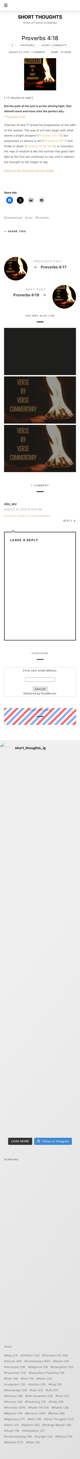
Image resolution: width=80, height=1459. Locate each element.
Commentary (14, 217)
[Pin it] (25, 238)
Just (30, 217)
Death (62, 1361)
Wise (34, 1442)
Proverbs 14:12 (35, 146)
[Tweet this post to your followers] (16, 238)
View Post (40, 354)
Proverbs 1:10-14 (50, 135)
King (56, 1384)
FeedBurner (49, 693)
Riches (57, 1413)
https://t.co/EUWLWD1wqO (35, 515)
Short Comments (54, 45)
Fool (28, 1378)
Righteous (15, 1419)
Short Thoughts (60, 1419)
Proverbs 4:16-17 (54, 140)
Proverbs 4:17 (40, 265)
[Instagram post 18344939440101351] (40, 969)
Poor (63, 1396)
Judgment (16, 1384)
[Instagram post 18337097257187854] (40, 828)
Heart (45, 1378)
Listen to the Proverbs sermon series (29, 170)
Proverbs (27, 45)
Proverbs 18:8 (40, 393)
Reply (68, 520)
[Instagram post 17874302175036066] (40, 922)
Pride (57, 1401)
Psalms (61, 1407)
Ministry (14, 1396)
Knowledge (16, 1390)
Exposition (16, 1372)
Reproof (14, 1413)
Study (12, 1430)
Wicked (65, 1436)
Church (14, 1361)
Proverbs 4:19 (40, 293)
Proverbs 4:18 (15, 116)
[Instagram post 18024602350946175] (40, 875)
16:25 (50, 146)
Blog (12, 1355)
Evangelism (63, 1367)
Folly (12, 1378)
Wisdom (14, 1442)
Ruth (35, 1419)
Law (37, 1390)
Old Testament (40, 1396)
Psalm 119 (39, 1407)
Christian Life (56, 1355)
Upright (44, 1436)
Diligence (39, 1367)
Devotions (16, 1367)
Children (31, 1355)
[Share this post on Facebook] (8, 238)
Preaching (36, 1401)
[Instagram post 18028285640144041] (40, 781)
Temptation (34, 1430)
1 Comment (38, 52)
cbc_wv (10, 504)
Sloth (12, 1425)
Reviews (36, 1413)
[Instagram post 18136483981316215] (40, 1017)
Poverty (14, 1401)
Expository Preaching (47, 1372)
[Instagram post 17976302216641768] (40, 1111)
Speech (31, 1425)
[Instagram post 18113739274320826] (40, 1064)
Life (52, 1390)
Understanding (19, 1436)
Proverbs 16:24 (40, 442)
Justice (38, 1384)
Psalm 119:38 (40, 345)
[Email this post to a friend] (33, 238)
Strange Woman (57, 1425)
